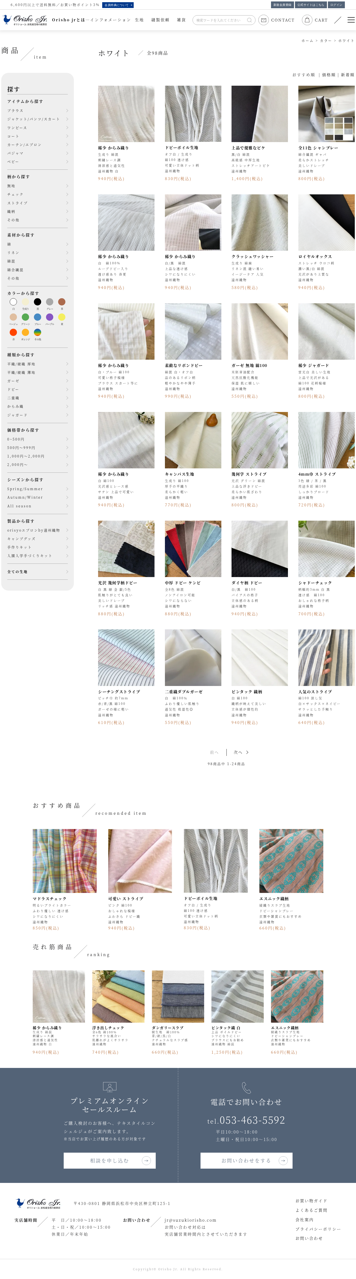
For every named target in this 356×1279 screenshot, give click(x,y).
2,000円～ (17, 464)
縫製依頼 (160, 20)
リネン (13, 252)
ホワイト (346, 40)
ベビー (13, 161)
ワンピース (17, 127)
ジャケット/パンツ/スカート (33, 118)
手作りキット (19, 547)
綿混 (11, 261)
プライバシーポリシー (318, 1229)
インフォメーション (110, 20)
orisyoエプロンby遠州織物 (33, 530)
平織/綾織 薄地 (21, 372)
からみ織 (15, 406)
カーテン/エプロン (24, 144)
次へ (238, 752)
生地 (139, 20)
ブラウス (15, 110)
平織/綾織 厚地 (21, 363)
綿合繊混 (15, 269)
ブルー (37, 324)
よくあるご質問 (311, 1210)
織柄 (11, 211)
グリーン (25, 324)
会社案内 (304, 1219)
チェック (15, 194)
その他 (13, 219)
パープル (49, 324)
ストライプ (17, 202)
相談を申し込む (109, 1160)
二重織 (13, 397)
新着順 (348, 74)
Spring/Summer (25, 488)
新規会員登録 (282, 5)
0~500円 (16, 439)
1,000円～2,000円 (26, 456)
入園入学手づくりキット (30, 555)
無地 (11, 185)
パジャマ (15, 153)
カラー (326, 40)
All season (19, 505)
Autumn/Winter (25, 497)
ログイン (336, 5)
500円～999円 (21, 447)
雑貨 (181, 20)
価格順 (329, 74)
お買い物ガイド (311, 1200)
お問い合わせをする (246, 1160)
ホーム (308, 40)
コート (13, 136)
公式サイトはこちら (311, 5)
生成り (25, 309)
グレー (49, 309)
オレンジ (25, 339)
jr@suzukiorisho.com (191, 1220)
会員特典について (117, 5)
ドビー (13, 389)
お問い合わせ (309, 1238)
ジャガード (17, 414)
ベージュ (13, 324)
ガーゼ (13, 380)
